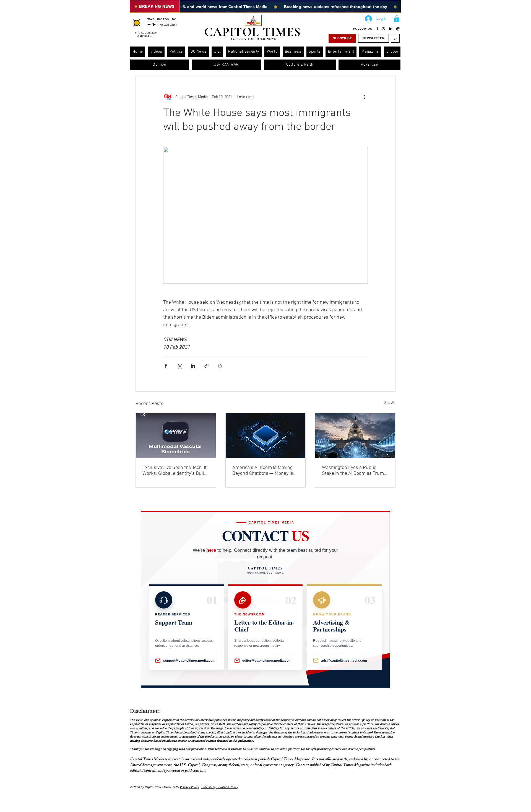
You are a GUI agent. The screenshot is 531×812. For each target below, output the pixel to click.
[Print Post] (220, 365)
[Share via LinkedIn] (193, 365)
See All (389, 403)
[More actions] (364, 97)
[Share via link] (206, 365)
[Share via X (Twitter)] (179, 365)
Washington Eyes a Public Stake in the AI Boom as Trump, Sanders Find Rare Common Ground (355, 470)
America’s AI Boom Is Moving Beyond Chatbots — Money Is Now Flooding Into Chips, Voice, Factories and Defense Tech (264, 470)
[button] (397, 18)
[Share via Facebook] (165, 365)
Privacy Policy (189, 787)
